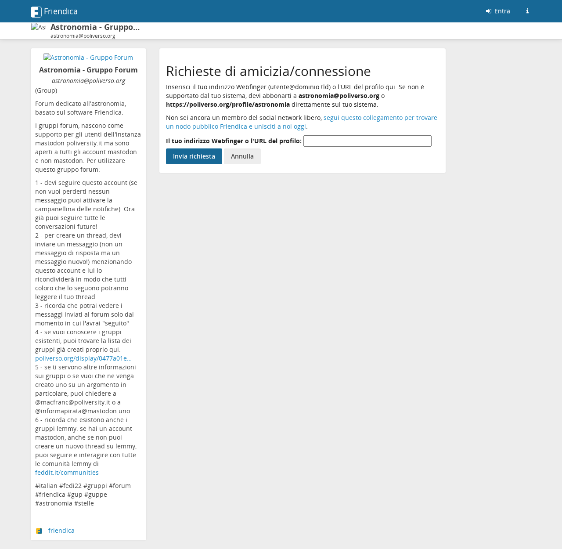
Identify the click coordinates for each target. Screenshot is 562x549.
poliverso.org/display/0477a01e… (83, 358)
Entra (501, 11)
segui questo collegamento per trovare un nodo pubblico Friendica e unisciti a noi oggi (301, 121)
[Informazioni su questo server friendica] (527, 11)
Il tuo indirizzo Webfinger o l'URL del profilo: (234, 141)
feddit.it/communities (67, 472)
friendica (61, 530)
